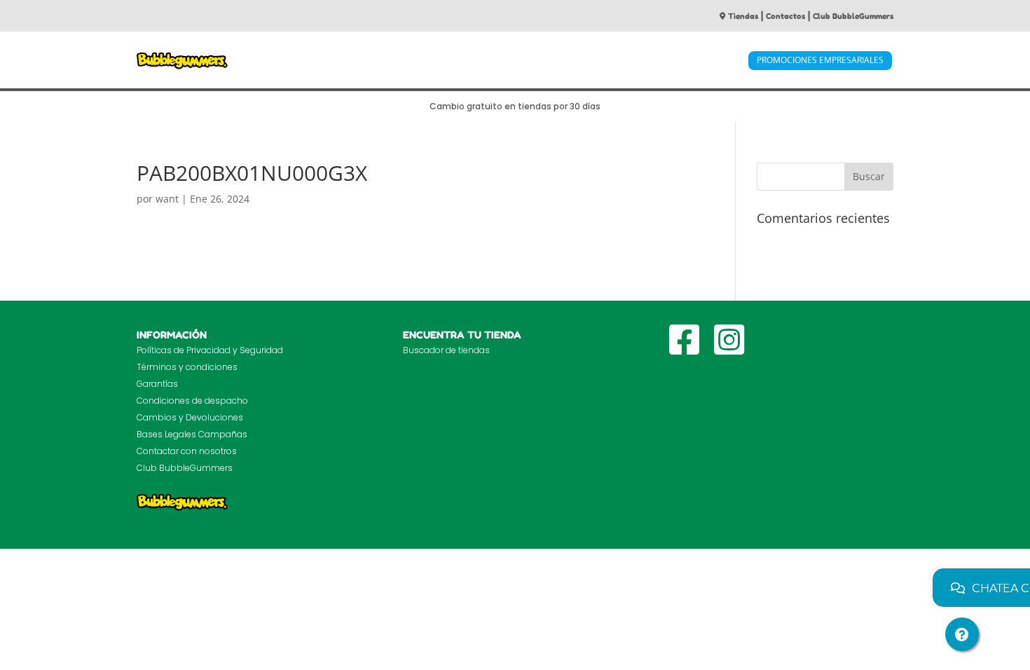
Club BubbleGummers (853, 16)
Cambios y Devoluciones (190, 417)
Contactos (785, 16)
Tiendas (743, 16)
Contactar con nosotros (187, 451)
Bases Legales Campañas (192, 434)
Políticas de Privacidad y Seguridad (210, 350)
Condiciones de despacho (192, 400)
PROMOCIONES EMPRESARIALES (820, 60)
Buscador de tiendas (446, 350)
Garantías (157, 384)
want (167, 198)
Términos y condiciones (187, 367)
